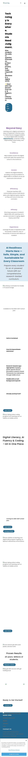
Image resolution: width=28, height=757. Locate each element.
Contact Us (7, 705)
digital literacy (8, 138)
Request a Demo (9, 665)
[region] (14, 747)
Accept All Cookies (14, 754)
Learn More (7, 410)
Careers (5, 723)
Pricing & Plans (8, 531)
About (5, 721)
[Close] (26, 740)
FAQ (4, 726)
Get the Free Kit (8, 107)
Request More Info (9, 718)
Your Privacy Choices (14, 750)
